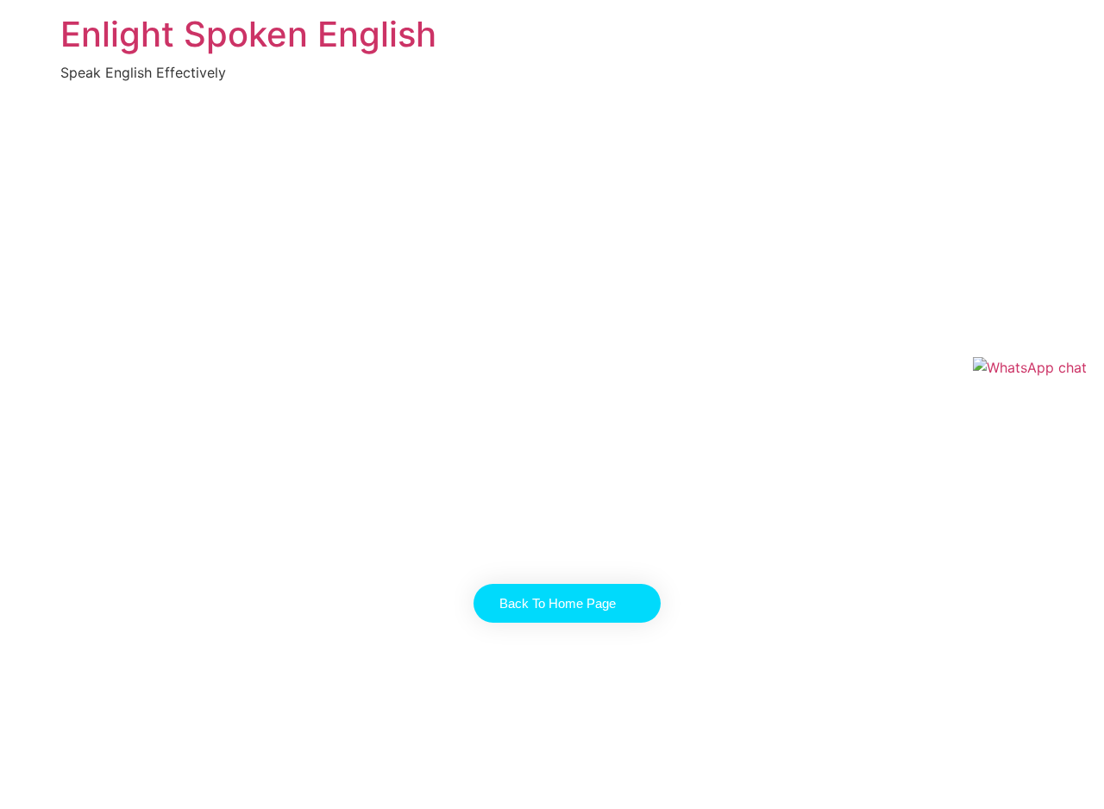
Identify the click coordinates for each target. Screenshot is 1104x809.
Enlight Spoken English (248, 34)
